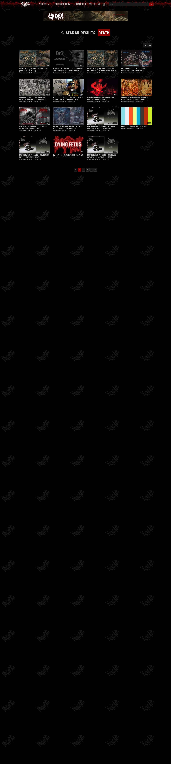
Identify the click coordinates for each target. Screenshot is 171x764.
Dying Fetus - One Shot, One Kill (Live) (68, 155)
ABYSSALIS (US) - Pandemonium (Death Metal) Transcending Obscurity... (136, 98)
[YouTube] (104, 4)
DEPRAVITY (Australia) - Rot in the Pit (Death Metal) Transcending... (68, 127)
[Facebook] (95, 4)
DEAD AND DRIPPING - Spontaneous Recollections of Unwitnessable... (33, 98)
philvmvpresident (26, 73)
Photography (62, 4)
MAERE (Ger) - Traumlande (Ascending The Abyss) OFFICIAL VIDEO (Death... (68, 69)
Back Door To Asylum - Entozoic (134, 126)
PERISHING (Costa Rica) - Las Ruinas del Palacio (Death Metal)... (33, 127)
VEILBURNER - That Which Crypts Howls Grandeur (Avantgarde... (134, 69)
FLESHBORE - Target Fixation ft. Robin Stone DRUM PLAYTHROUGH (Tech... (68, 98)
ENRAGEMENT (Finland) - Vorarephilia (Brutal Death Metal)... (34, 69)
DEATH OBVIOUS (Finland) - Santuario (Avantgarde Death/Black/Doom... (101, 156)
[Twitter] (99, 4)
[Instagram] (90, 4)
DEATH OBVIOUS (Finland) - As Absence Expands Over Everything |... (34, 156)
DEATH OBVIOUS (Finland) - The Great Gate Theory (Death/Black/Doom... (101, 127)
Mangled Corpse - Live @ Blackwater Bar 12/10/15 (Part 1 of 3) (101, 98)
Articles (81, 4)
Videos (43, 4)
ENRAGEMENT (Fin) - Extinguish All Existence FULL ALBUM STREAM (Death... (102, 69)
